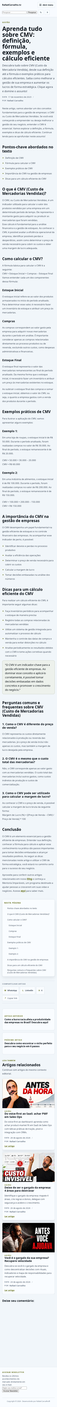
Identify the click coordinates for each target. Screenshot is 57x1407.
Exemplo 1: (13, 948)
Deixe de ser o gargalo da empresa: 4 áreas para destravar (28, 1189)
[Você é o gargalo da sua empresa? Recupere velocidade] (28, 1237)
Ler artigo (9, 1146)
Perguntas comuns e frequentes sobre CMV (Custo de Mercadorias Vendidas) (26, 971)
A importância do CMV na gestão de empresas (27, 959)
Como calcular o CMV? (17, 919)
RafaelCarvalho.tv (11, 4)
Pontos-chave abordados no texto (22, 908)
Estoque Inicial (15, 925)
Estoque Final (15, 936)
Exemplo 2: (13, 954)
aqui (23, 890)
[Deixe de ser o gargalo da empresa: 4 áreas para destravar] (28, 1167)
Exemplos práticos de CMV (19, 942)
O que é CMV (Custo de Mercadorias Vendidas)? (28, 914)
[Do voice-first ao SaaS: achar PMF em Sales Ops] (28, 1093)
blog (29, 878)
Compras (13, 931)
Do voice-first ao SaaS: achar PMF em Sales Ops (26, 1115)
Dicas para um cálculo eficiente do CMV (24, 965)
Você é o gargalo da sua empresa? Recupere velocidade (27, 1259)
